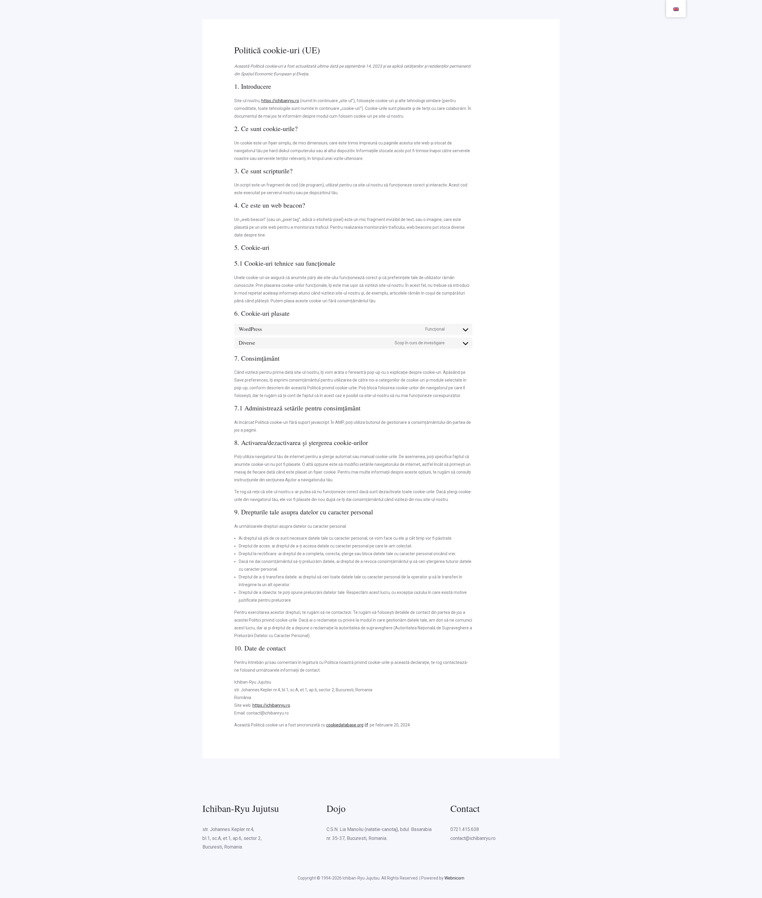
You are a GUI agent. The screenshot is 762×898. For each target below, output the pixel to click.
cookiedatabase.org (344, 725)
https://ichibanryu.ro (280, 100)
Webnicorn (454, 878)
